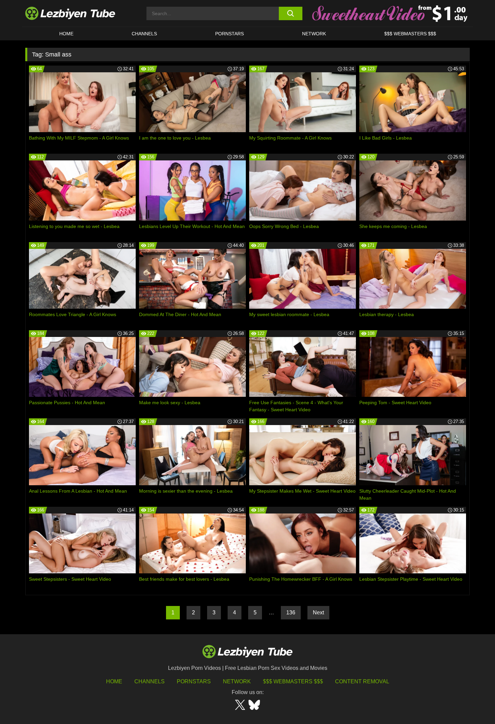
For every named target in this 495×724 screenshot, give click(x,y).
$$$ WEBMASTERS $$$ (410, 33)
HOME (66, 33)
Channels (149, 681)
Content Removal (362, 681)
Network (314, 33)
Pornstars (229, 33)
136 (290, 612)
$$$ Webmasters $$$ (293, 681)
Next (318, 612)
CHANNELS (144, 33)
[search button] (290, 13)
